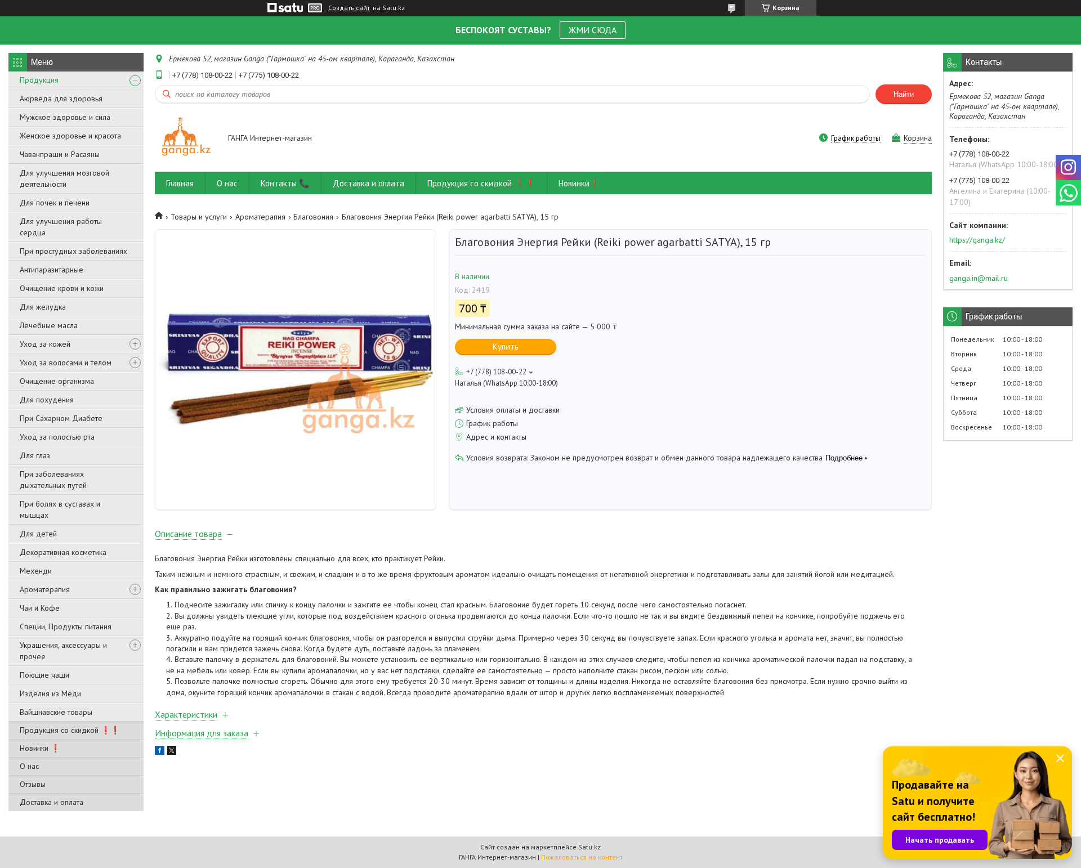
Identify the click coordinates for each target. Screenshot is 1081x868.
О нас (29, 766)
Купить (506, 346)
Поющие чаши (44, 675)
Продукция (39, 80)
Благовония (313, 217)
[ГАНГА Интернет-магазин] (186, 138)
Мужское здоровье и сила (65, 117)
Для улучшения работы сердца (61, 227)
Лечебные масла (49, 325)
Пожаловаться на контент (582, 857)
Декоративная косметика (63, 552)
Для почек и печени (55, 203)
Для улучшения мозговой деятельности (64, 178)
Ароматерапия (45, 589)
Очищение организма (57, 381)
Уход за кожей (45, 344)
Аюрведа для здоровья (61, 98)
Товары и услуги (199, 217)
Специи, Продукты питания (65, 626)
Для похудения (47, 400)
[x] (171, 752)
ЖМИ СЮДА (593, 29)
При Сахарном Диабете (61, 418)
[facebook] (159, 752)
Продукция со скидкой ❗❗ (70, 730)
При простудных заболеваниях (73, 251)
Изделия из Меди (50, 693)
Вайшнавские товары (56, 712)
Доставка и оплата (51, 802)
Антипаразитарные (51, 270)
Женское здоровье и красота (70, 136)
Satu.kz (589, 847)
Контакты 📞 (285, 183)
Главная (180, 183)
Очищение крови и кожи (62, 288)
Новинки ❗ (40, 748)
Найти (904, 94)
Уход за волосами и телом (65, 362)
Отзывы (33, 784)
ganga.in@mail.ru (978, 278)
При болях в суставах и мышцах (60, 509)
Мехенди (36, 571)
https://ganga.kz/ (977, 240)
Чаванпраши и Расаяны (60, 154)
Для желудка (43, 307)
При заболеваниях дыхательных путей (53, 479)
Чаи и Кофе (40, 608)
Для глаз (35, 455)
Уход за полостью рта (57, 437)
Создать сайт (349, 8)
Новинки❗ (579, 183)
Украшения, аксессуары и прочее (63, 650)
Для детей (38, 534)
